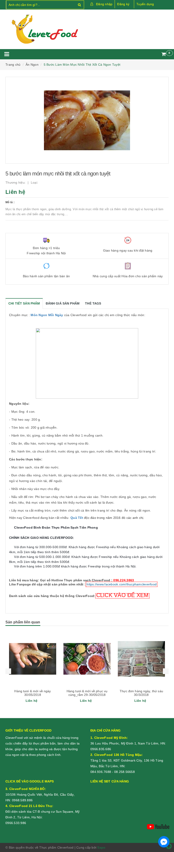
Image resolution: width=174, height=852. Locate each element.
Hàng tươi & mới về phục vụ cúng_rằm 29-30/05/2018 (32, 693)
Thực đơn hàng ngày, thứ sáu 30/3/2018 (87, 693)
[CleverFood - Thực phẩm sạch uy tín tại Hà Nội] (44, 29)
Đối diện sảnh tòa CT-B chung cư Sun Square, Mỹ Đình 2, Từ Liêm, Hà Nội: (42, 811)
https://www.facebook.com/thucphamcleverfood (122, 584)
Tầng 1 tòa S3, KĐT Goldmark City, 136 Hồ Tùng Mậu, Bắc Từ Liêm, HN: (126, 760)
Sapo (101, 847)
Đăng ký (123, 4)
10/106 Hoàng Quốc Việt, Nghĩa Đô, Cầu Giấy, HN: (40, 794)
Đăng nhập (104, 4)
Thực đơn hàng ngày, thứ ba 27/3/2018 (141, 693)
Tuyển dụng (145, 4)
